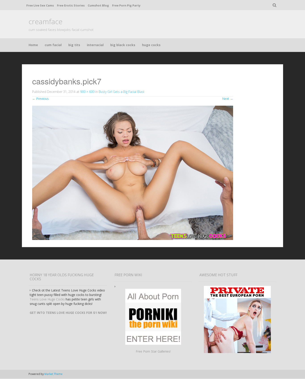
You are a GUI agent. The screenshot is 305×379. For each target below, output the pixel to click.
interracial (95, 45)
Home (33, 45)
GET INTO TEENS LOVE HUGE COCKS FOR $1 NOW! (68, 312)
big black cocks (122, 45)
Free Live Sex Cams (40, 5)
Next (227, 98)
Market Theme (53, 374)
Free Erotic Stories (71, 5)
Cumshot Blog (98, 5)
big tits (74, 45)
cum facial (53, 45)
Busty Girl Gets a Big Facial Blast (121, 92)
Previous (40, 98)
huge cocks (151, 45)
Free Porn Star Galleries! (153, 351)
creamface (46, 21)
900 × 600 (87, 92)
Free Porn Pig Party (126, 5)
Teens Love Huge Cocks (47, 299)
